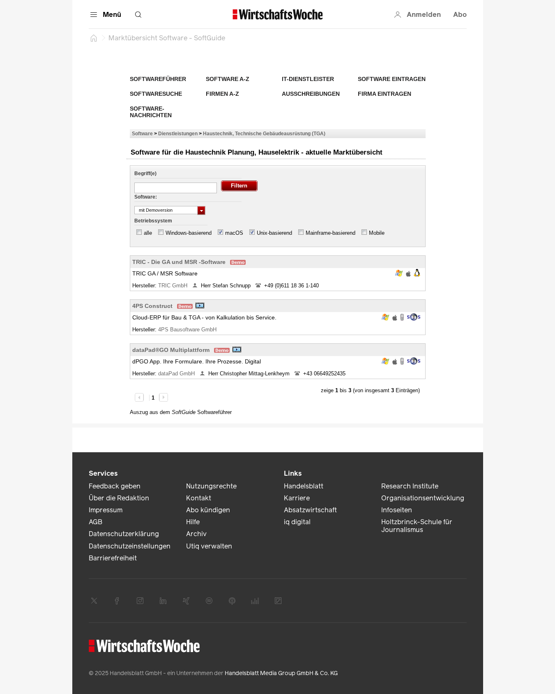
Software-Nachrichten (151, 111)
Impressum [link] (105, 510)
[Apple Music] (232, 601)
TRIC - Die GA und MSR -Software (179, 262)
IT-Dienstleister (308, 79)
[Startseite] (94, 38)
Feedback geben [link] (114, 486)
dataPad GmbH (177, 373)
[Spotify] (209, 601)
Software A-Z (227, 79)
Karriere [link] (297, 498)
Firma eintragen (384, 93)
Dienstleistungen (178, 133)
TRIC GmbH (173, 285)
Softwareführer (158, 79)
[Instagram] (140, 601)
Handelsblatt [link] (303, 486)
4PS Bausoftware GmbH (188, 329)
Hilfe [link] (193, 522)
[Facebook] (117, 601)
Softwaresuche (156, 93)
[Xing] (186, 601)
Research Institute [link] (409, 486)
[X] (94, 601)
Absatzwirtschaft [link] (310, 510)
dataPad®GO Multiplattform (171, 350)
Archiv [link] (196, 534)
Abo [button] (460, 14)
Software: (145, 197)
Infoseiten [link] (396, 510)
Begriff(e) (145, 173)
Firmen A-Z (222, 93)
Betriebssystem (153, 221)
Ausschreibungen (311, 93)
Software (142, 133)
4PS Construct (152, 306)
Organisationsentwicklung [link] (422, 498)
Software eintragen (392, 79)
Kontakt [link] (198, 498)
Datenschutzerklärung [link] (124, 534)
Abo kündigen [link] (208, 510)
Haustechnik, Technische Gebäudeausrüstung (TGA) (264, 133)
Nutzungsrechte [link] (211, 486)
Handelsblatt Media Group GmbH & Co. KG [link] (281, 673)
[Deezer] (255, 601)
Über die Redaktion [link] (119, 498)
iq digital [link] (297, 522)
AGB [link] (95, 522)
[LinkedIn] (163, 601)
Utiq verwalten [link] (209, 546)
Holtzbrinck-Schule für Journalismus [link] (416, 525)
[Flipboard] (278, 601)
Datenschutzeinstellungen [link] (129, 546)
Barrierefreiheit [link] (113, 558)
